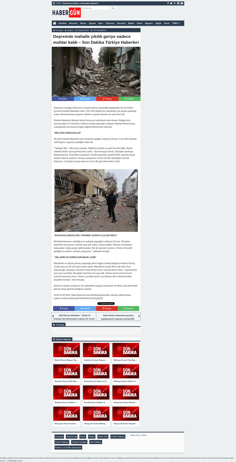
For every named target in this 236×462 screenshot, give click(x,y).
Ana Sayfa (59, 30)
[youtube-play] (182, 3)
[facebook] (168, 3)
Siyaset (92, 23)
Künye (82, 436)
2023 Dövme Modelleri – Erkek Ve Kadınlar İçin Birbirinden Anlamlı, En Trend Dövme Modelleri (74, 318)
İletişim (92, 436)
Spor (100, 23)
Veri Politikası (95, 442)
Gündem (63, 23)
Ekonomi (73, 23)
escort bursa (68, 458)
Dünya (83, 23)
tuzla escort (99, 458)
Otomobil (121, 23)
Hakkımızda (72, 436)
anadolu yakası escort (9, 458)
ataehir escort (110, 458)
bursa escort (56, 458)
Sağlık (158, 23)
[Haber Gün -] (66, 12)
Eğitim (131, 23)
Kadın (139, 23)
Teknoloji (110, 23)
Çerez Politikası (62, 442)
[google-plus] (175, 3)
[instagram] (178, 3)
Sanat (166, 23)
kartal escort (147, 458)
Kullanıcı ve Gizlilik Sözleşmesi (68, 447)
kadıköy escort (159, 458)
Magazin (149, 23)
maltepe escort (122, 458)
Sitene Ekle (103, 436)
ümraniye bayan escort (29, 458)
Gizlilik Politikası (118, 436)
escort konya (212, 458)
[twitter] (171, 3)
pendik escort (135, 458)
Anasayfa (59, 436)
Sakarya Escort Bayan (83, 458)
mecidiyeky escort (14, 461)
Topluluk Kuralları (79, 442)
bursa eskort (45, 458)
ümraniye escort (173, 458)
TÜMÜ (175, 23)
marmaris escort (199, 458)
